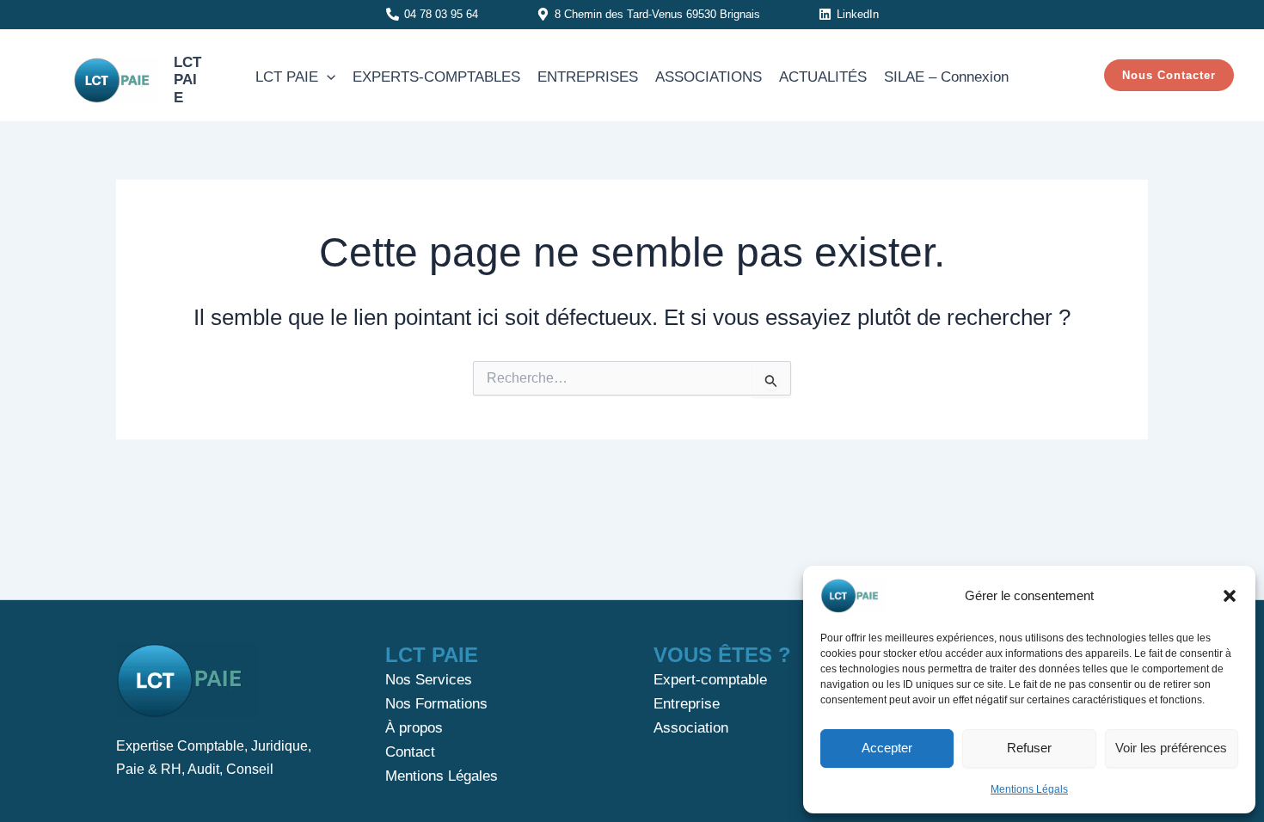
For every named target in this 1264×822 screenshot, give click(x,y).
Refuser (1029, 747)
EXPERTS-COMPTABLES (436, 77)
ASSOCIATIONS (708, 77)
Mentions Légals (1029, 789)
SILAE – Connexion (946, 77)
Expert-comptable (710, 680)
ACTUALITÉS (823, 77)
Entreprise (686, 704)
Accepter (887, 747)
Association (690, 728)
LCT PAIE (187, 80)
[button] (1229, 595)
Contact (410, 752)
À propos (414, 728)
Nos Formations (436, 704)
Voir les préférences (1171, 747)
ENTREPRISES (587, 77)
